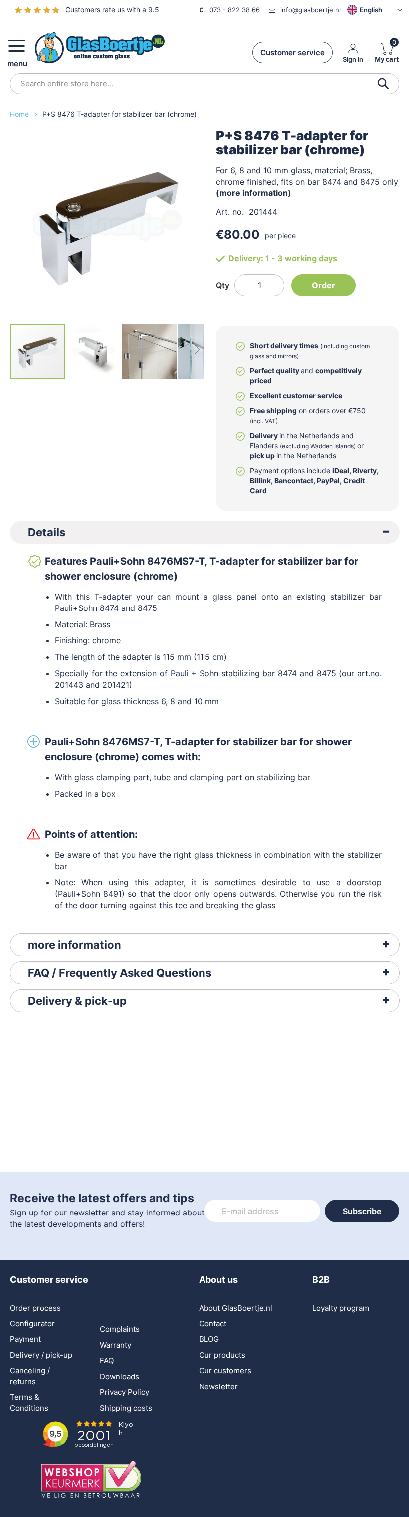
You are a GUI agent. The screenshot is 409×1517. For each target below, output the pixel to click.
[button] (359, 10)
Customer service (292, 52)
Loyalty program (340, 1308)
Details (46, 532)
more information (74, 944)
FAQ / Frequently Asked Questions (119, 972)
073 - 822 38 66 (234, 10)
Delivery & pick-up (77, 1000)
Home (20, 114)
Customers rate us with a (112, 9)
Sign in (353, 59)
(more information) (253, 193)
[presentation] (205, 532)
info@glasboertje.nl (310, 10)
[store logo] (100, 47)
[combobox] (204, 83)
